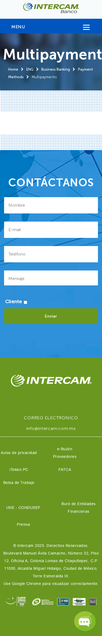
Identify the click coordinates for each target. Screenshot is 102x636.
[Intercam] (51, 8)
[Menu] (86, 28)
